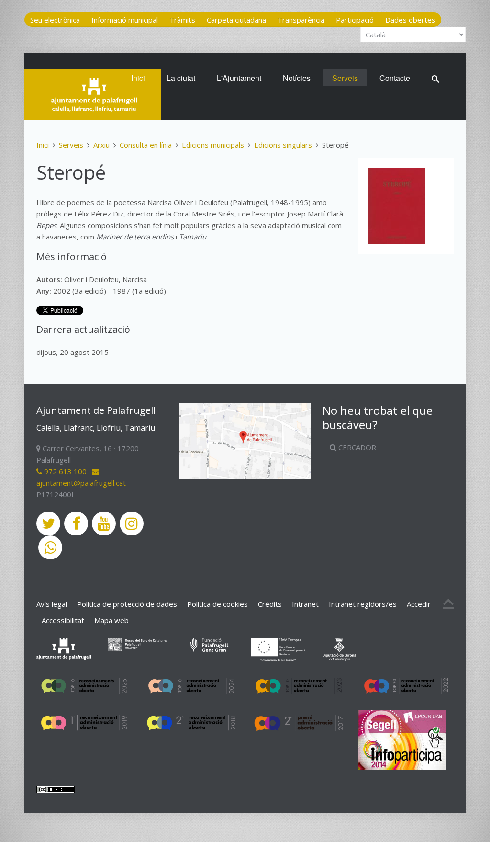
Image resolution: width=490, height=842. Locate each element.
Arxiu (101, 144)
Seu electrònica (55, 19)
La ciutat (181, 77)
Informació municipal (124, 19)
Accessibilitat (63, 620)
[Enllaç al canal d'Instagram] (132, 523)
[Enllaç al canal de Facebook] (76, 523)
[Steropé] (396, 206)
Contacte (394, 77)
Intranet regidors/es (363, 604)
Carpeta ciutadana (236, 19)
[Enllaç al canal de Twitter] (48, 523)
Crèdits (270, 604)
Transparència (301, 19)
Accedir (419, 604)
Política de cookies (217, 604)
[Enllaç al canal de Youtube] (104, 523)
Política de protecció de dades (127, 604)
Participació (355, 19)
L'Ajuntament (239, 77)
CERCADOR (356, 447)
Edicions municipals (213, 144)
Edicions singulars (283, 144)
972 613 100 (64, 471)
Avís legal (51, 604)
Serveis (345, 77)
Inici (138, 77)
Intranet (305, 604)
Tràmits (182, 19)
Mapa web (111, 620)
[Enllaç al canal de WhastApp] (50, 547)
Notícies (297, 77)
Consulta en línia (146, 144)
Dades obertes (410, 19)
